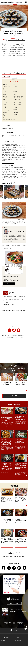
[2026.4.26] (7, 533)
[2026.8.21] (21, 411)
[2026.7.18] (21, 533)
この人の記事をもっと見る (8, 304)
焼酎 (4, 556)
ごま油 (3, 310)
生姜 (23, 556)
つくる (8, 335)
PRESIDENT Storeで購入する (7, 623)
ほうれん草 (8, 310)
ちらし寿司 (16, 556)
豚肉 (11, 556)
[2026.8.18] (21, 434)
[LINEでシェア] (18, 330)
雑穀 (24, 310)
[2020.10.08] (7, 377)
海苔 (21, 310)
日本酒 (7, 556)
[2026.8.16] (21, 492)
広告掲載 (18, 637)
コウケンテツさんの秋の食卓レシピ (17, 335)
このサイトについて (6, 634)
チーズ (17, 310)
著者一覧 (18, 634)
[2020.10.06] (21, 377)
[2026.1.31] (7, 512)
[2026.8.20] (7, 458)
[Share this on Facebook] (14, 330)
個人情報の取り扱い (6, 637)
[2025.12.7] (7, 434)
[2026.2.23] (21, 512)
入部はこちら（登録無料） (14, 603)
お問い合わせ (19, 640)
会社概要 (4, 640)
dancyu (3, 335)
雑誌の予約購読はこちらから (20, 623)
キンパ (13, 310)
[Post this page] (9, 330)
